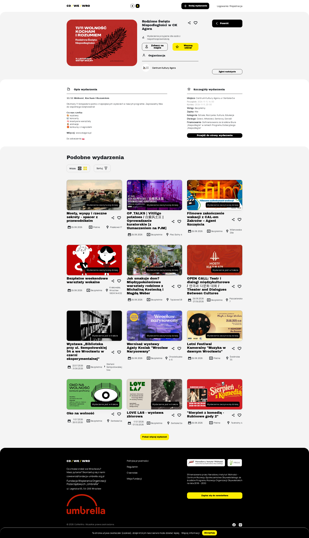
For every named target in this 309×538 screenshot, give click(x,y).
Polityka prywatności (138, 460)
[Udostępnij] (189, 23)
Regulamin (132, 466)
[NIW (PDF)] (206, 463)
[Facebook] (234, 525)
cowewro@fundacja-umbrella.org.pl (85, 476)
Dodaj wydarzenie (198, 6)
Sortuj (100, 168)
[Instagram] (240, 525)
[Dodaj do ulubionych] (195, 23)
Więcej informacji (190, 532)
